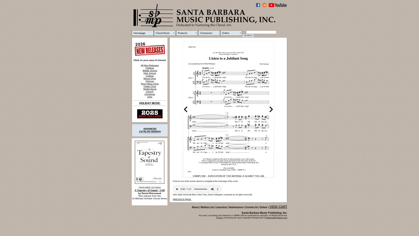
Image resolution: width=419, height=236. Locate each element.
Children (150, 68)
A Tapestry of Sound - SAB (150, 190)
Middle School (150, 70)
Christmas (150, 94)
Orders (225, 33)
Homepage (139, 33)
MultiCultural (149, 89)
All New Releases (150, 65)
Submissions (236, 207)
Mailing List (207, 207)
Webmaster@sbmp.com (276, 218)
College (150, 76)
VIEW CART (278, 206)
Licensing (222, 207)
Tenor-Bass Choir (150, 83)
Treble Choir (149, 86)
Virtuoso (150, 81)
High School (150, 73)
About (195, 207)
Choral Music (163, 33)
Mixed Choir (150, 78)
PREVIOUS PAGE (182, 199)
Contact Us (251, 207)
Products (182, 33)
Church (150, 91)
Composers (206, 33)
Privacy (219, 218)
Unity (149, 97)
